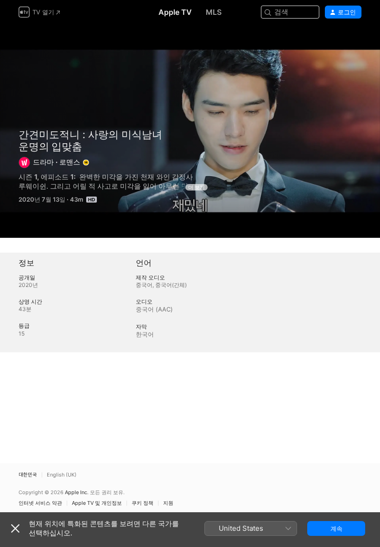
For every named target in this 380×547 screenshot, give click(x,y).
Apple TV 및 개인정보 (97, 503)
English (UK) (61, 474)
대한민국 (28, 474)
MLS (214, 12)
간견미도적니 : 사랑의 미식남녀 (90, 134)
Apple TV (175, 12)
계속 (336, 528)
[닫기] (15, 528)
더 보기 (196, 187)
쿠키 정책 (142, 503)
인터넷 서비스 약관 (40, 503)
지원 (168, 503)
